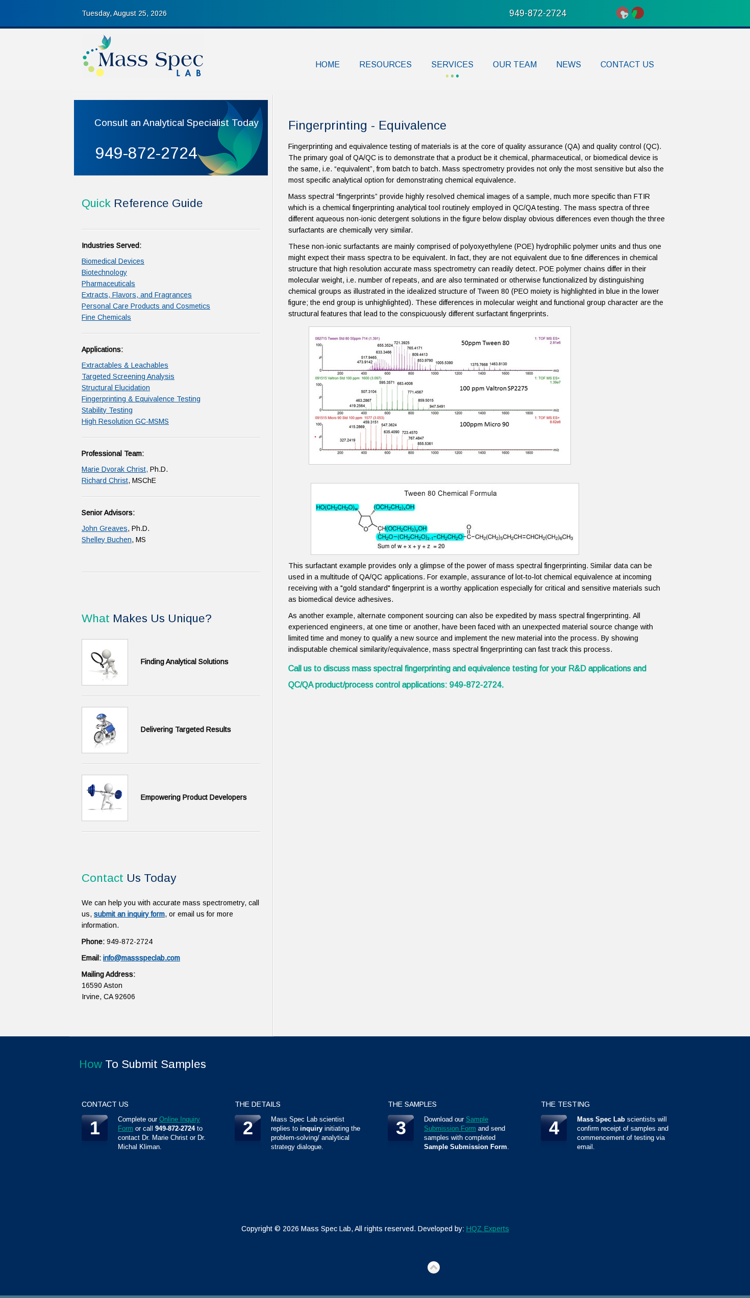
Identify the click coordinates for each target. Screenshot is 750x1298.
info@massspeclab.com (141, 958)
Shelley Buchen (107, 540)
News (568, 64)
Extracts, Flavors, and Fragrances (137, 295)
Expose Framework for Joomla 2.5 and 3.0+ (143, 56)
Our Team (515, 64)
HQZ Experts (487, 1229)
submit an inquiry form (129, 914)
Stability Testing (107, 410)
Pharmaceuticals (108, 283)
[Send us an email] (638, 13)
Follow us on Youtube (622, 13)
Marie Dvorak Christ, (115, 469)
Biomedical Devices (113, 261)
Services (452, 64)
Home (327, 64)
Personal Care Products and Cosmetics (146, 306)
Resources (385, 64)
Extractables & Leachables (125, 365)
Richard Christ (105, 480)
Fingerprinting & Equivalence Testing (141, 399)
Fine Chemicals (106, 317)
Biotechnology (104, 272)
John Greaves (105, 528)
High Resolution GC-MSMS (125, 421)
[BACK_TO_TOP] (433, 1268)
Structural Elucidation (116, 388)
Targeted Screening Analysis (128, 376)
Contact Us (627, 64)
